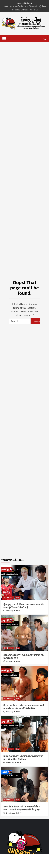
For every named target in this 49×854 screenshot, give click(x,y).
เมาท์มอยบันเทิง (16, 6)
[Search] (44, 38)
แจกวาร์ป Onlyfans (20, 10)
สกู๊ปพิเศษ (42, 6)
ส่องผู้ (17, 597)
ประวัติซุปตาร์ (31, 6)
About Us (34, 10)
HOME (5, 6)
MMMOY (17, 611)
